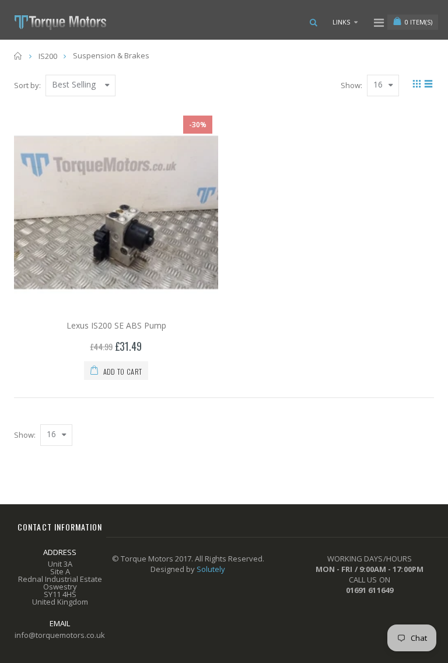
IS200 (47, 56)
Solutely (211, 569)
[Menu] (379, 22)
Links (341, 22)
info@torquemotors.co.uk (60, 635)
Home (18, 56)
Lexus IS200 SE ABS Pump (116, 325)
